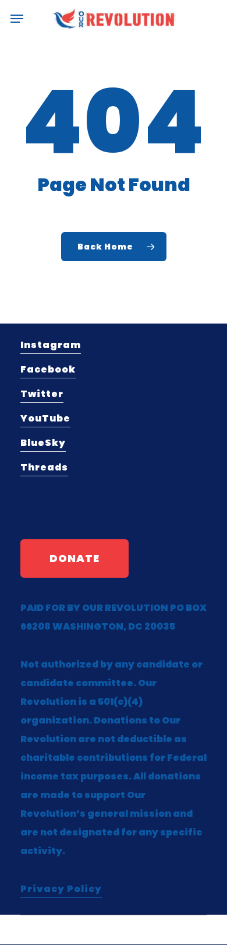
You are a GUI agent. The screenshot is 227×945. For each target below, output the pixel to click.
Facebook (48, 369)
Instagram (50, 345)
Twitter (41, 394)
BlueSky (43, 442)
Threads (44, 467)
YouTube (45, 418)
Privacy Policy (61, 888)
